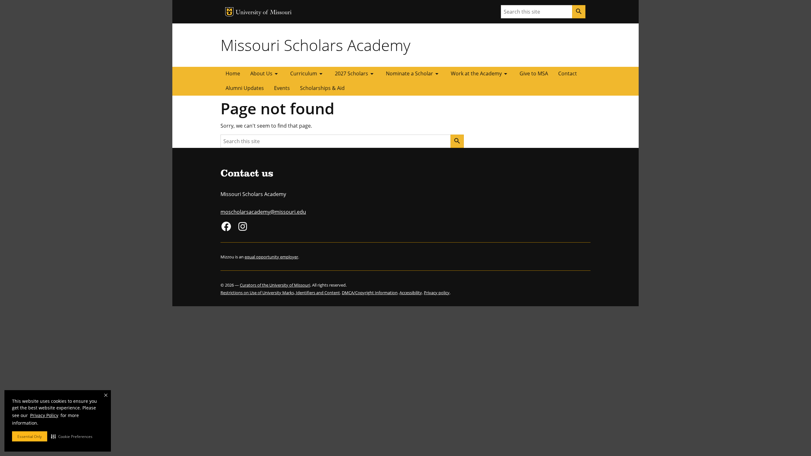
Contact (567, 73)
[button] (72, 436)
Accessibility (410, 292)
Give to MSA (534, 73)
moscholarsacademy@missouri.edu (263, 211)
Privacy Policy (44, 415)
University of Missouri (264, 13)
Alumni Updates (245, 88)
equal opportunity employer (271, 257)
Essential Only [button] (29, 436)
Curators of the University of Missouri (275, 285)
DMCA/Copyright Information (370, 292)
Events (282, 88)
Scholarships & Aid (322, 88)
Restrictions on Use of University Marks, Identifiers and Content (280, 292)
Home (233, 73)
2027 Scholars (355, 74)
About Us (265, 74)
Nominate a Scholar (413, 74)
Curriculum (307, 74)
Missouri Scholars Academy (315, 45)
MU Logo (229, 11)
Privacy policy (437, 292)
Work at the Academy (480, 74)
